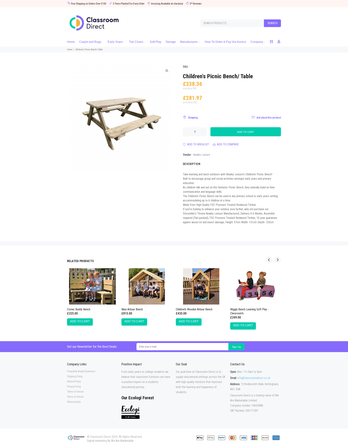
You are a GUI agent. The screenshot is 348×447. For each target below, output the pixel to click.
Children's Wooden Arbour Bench (194, 309)
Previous (269, 259)
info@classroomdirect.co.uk (253, 378)
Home (69, 49)
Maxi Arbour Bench (132, 309)
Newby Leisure (201, 154)
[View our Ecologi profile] (130, 412)
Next (277, 259)
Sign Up (236, 346)
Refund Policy (74, 381)
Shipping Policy (75, 376)
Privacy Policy (74, 386)
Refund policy (74, 401)
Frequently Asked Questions (81, 371)
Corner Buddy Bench (78, 309)
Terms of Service (75, 391)
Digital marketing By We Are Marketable (110, 440)
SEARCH (272, 23)
